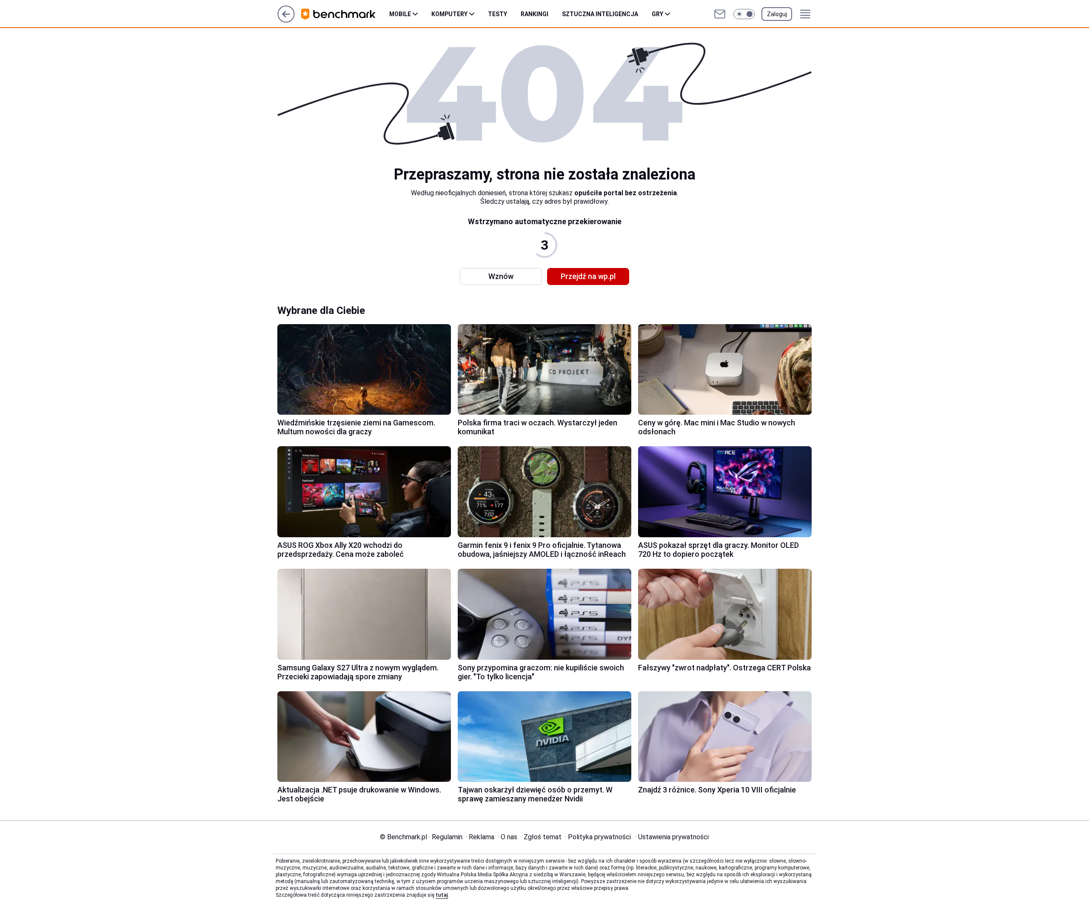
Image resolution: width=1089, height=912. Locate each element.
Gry (657, 14)
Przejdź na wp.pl (588, 276)
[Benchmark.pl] (345, 14)
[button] (744, 14)
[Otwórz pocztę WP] (720, 14)
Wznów (500, 276)
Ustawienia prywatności (672, 837)
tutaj (442, 895)
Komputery (449, 14)
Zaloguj (777, 14)
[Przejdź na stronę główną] (286, 20)
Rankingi (534, 14)
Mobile (400, 14)
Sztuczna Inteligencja (600, 14)
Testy (497, 14)
